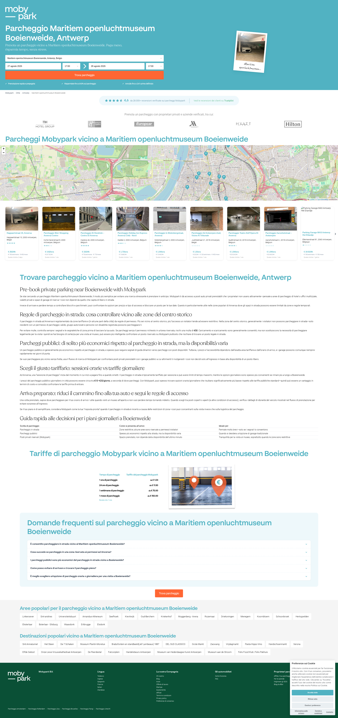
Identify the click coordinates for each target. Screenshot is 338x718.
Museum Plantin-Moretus (92, 644)
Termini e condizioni (163, 695)
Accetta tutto (313, 693)
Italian (99, 687)
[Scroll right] (335, 234)
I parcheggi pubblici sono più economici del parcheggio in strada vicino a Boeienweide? (77, 560)
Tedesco (100, 676)
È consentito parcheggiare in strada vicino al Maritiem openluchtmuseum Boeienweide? (77, 544)
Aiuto (158, 682)
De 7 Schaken (67, 644)
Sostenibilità (161, 690)
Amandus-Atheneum (93, 616)
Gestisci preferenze (312, 705)
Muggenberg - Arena (188, 616)
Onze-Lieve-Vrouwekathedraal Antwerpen (61, 652)
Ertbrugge (86, 624)
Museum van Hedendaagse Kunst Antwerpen (179, 652)
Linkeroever (28, 616)
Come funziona (220, 676)
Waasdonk (69, 624)
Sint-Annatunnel (30, 644)
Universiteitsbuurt (67, 616)
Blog (158, 679)
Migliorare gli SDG (280, 682)
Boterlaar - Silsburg (48, 624)
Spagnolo (100, 682)
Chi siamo (160, 676)
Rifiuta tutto (312, 699)
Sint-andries (46, 616)
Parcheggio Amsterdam (17, 709)
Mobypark (9, 93)
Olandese (101, 690)
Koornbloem (263, 616)
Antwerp (25, 93)
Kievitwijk (129, 616)
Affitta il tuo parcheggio (282, 676)
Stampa (159, 687)
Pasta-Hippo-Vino (253, 644)
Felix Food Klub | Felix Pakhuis (253, 652)
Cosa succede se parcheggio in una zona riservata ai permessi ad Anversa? (70, 552)
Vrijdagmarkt (232, 644)
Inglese (100, 679)
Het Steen (49, 644)
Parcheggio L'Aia (54, 709)
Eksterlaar (27, 624)
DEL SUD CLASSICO (175, 644)
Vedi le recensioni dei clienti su (213, 100)
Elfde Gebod (28, 652)
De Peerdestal (95, 652)
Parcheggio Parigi (86, 709)
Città (18, 93)
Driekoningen (227, 616)
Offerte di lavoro (162, 684)
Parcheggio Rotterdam (36, 709)
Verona (296, 644)
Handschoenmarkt (278, 644)
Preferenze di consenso (165, 701)
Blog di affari (278, 684)
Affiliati (158, 693)
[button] (169, 173)
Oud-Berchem (147, 616)
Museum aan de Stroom (220, 652)
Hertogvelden (302, 616)
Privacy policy (161, 698)
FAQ (216, 679)
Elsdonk (101, 624)
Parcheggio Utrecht (103, 709)
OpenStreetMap (322, 199)
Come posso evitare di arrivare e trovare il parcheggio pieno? (63, 568)
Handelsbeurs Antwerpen (138, 652)
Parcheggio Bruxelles (70, 709)
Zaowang (214, 644)
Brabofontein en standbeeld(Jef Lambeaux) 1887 (135, 644)
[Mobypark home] (21, 13)
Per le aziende (279, 679)
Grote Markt (198, 644)
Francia (100, 684)
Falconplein (113, 652)
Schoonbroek (282, 616)
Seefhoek (113, 616)
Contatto (329, 712)
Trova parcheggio (84, 75)
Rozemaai (210, 616)
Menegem (245, 616)
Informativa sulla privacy (301, 712)
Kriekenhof (166, 616)
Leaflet (311, 199)
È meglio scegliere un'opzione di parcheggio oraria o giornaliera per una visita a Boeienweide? (80, 576)
